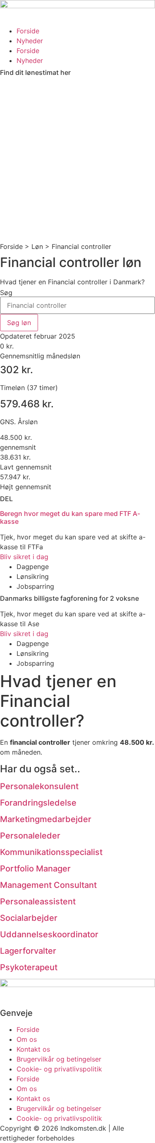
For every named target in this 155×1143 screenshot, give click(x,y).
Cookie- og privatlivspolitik (59, 1069)
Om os (27, 1039)
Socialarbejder (28, 918)
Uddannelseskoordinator (49, 934)
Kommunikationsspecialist (51, 852)
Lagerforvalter (28, 951)
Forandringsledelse (38, 803)
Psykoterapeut (28, 967)
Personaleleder (30, 836)
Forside (28, 31)
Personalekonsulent (39, 786)
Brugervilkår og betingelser (59, 1059)
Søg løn (19, 322)
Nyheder (30, 41)
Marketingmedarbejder (45, 819)
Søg (6, 292)
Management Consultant (48, 885)
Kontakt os (33, 1049)
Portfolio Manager (35, 869)
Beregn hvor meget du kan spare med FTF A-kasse (70, 517)
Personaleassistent (38, 901)
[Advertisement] (77, 160)
